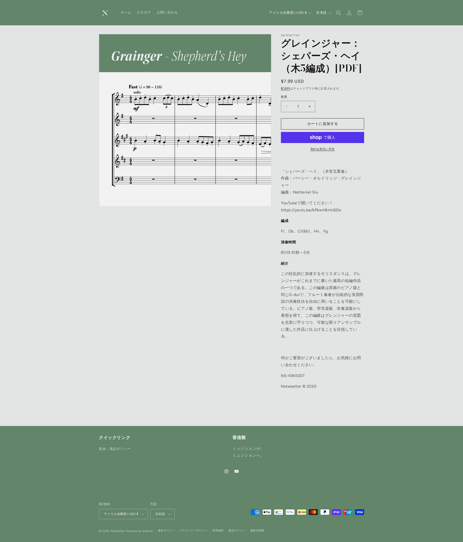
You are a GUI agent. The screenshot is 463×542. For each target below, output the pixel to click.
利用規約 (218, 530)
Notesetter (117, 531)
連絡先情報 (257, 530)
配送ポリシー (237, 530)
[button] (338, 12)
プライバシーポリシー (194, 530)
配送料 (285, 88)
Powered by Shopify (139, 531)
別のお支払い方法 (323, 149)
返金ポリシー (166, 530)
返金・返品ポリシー (114, 449)
